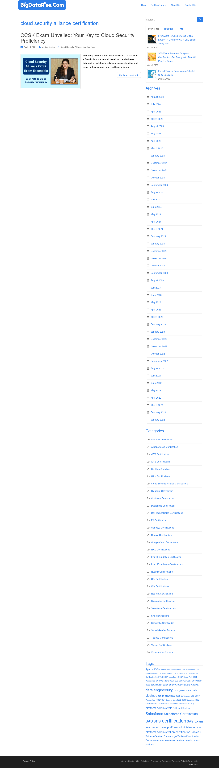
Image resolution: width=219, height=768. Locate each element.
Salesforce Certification (163, 601)
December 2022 (159, 338)
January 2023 (158, 331)
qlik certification (182, 708)
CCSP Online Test (185, 677)
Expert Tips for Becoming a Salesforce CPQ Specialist (177, 72)
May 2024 (156, 214)
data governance (182, 690)
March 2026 (157, 118)
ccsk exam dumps (188, 669)
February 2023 (158, 324)
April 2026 (156, 111)
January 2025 (158, 155)
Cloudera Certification (162, 490)
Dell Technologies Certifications (167, 512)
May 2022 (156, 390)
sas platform (153, 727)
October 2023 (158, 265)
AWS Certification (160, 454)
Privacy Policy (29, 761)
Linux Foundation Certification (166, 556)
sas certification (169, 720)
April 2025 (156, 140)
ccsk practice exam (165, 673)
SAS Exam (195, 721)
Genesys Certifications (162, 527)
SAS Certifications (160, 615)
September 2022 (159, 361)
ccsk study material (180, 673)
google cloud (164, 695)
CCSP (190, 673)
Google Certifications (161, 535)
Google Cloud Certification (164, 542)
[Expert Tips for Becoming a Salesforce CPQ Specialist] (152, 74)
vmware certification (177, 740)
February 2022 (158, 412)
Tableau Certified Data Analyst (161, 736)
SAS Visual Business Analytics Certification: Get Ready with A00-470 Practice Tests (177, 57)
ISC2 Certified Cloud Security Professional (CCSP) (174, 703)
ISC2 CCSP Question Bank (166, 700)
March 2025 (157, 148)
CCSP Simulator (185, 681)
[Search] (200, 19)
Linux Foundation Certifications (167, 564)
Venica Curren (48, 46)
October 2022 (158, 353)
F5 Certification (159, 520)
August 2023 (157, 280)
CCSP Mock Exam (170, 677)
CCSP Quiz (173, 681)
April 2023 (156, 309)
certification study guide (163, 684)
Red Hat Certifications (162, 593)
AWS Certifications (160, 461)
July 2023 (156, 287)
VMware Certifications (162, 652)
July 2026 (156, 104)
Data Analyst (191, 684)
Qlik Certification (159, 579)
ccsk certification (167, 669)
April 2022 (156, 397)
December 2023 (159, 250)
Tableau (196, 732)
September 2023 (159, 272)
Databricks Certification (163, 505)
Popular (153, 29)
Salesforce (154, 713)
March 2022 (157, 405)
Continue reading (128, 75)
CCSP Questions (162, 681)
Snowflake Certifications (163, 630)
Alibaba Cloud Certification (164, 446)
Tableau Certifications (162, 637)
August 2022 (157, 368)
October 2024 (158, 177)
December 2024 (159, 162)
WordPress (193, 764)
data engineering (159, 689)
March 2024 (157, 229)
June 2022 (156, 382)
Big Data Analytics (160, 469)
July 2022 (156, 375)
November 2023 (159, 258)
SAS (149, 721)
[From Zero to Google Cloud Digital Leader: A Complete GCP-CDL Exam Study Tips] (152, 39)
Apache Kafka (153, 669)
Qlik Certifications (160, 586)
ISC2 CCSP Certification (180, 696)
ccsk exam (177, 669)
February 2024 (158, 236)
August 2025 (157, 126)
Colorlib (184, 761)
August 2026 (157, 96)
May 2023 (156, 302)
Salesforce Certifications (163, 608)
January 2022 (158, 419)
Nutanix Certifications (162, 571)
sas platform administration (179, 727)
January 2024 (158, 243)
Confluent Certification (162, 498)
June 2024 (156, 206)
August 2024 (157, 192)
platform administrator (159, 708)
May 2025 (156, 133)
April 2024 (156, 221)
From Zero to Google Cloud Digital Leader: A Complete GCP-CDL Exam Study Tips (177, 39)
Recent (168, 29)
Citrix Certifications (160, 476)
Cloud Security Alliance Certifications (77, 46)
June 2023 (156, 295)
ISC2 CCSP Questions (185, 700)
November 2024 (159, 170)
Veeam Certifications (161, 645)
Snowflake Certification (162, 622)
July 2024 (156, 199)
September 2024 (159, 184)
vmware (162, 740)
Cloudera (180, 684)
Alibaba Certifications (162, 439)
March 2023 (157, 316)
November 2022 (159, 346)
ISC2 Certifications (160, 549)
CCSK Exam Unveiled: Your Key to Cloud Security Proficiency (78, 37)
